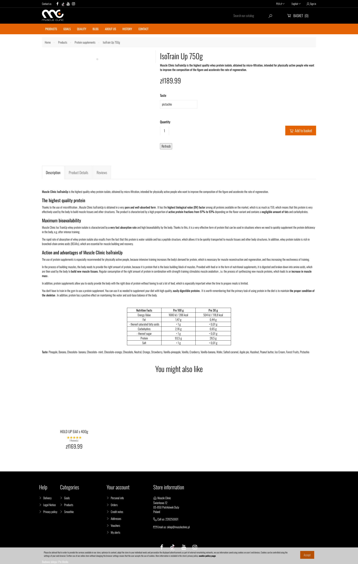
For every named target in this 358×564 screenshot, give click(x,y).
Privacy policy (50, 511)
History (127, 29)
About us (110, 29)
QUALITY (81, 29)
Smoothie (69, 511)
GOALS (67, 29)
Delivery (47, 498)
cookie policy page (207, 555)
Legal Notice (49, 505)
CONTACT (143, 29)
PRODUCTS (51, 29)
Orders (114, 505)
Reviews (102, 172)
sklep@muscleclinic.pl (178, 527)
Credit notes (117, 511)
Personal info (117, 498)
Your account (118, 487)
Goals (67, 498)
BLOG (96, 29)
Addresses (116, 518)
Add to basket (301, 130)
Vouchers (115, 525)
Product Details (78, 172)
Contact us (46, 4)
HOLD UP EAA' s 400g (74, 431)
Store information (168, 487)
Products (68, 505)
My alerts (115, 532)
